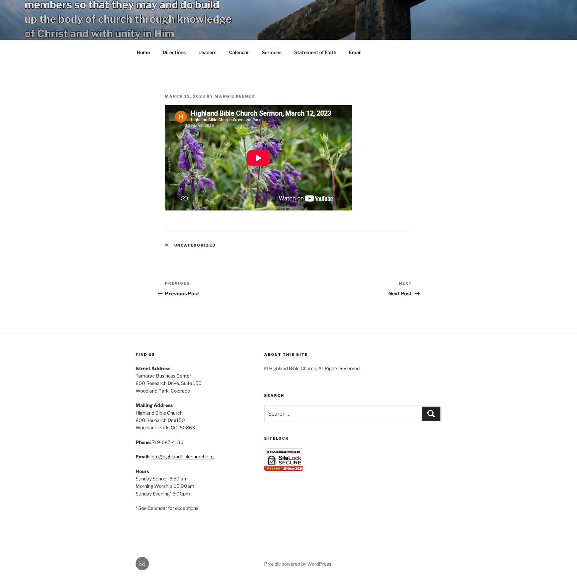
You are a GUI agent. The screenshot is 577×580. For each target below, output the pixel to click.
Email (355, 52)
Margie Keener (235, 96)
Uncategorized (195, 245)
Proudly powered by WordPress (297, 564)
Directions (174, 52)
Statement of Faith (315, 52)
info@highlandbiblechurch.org (182, 456)
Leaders (207, 52)
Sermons (271, 52)
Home (143, 52)
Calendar (239, 52)
